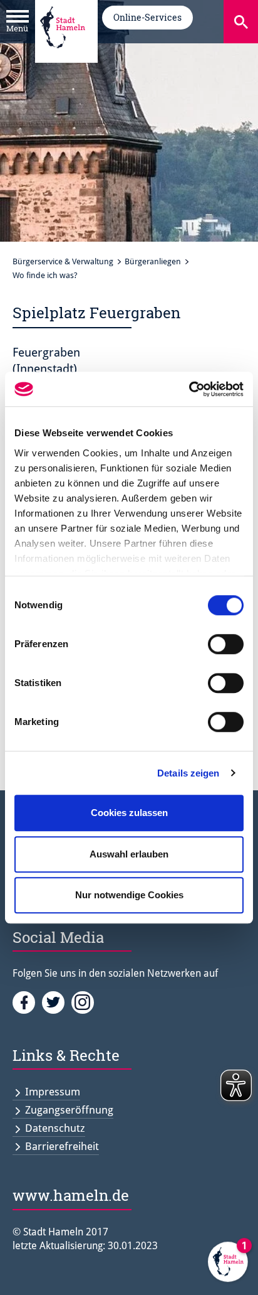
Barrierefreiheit (62, 1146)
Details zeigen (188, 773)
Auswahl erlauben (129, 854)
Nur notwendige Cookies (129, 894)
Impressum (52, 1091)
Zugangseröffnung (69, 1110)
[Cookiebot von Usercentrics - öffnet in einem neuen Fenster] (189, 389)
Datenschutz (55, 1128)
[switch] (226, 644)
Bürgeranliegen (153, 261)
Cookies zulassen (129, 812)
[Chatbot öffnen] (228, 1265)
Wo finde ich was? (45, 275)
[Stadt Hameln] (62, 57)
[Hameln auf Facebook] (27, 1001)
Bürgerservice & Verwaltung (63, 261)
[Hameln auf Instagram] (84, 1001)
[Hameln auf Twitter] (56, 1001)
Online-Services (147, 17)
